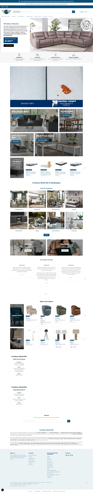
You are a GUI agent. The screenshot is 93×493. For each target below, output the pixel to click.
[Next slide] (90, 35)
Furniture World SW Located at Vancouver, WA (30, 483)
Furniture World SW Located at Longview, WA (18, 484)
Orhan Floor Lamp (44, 344)
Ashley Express (29, 16)
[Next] (85, 168)
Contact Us (49, 459)
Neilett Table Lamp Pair (60, 344)
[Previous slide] (3, 35)
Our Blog (49, 477)
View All (46, 234)
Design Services (37, 16)
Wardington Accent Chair (31, 320)
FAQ (48, 468)
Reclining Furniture (5, 16)
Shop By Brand (21, 16)
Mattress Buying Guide (51, 470)
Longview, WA (50, 462)
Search (48, 456)
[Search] (73, 12)
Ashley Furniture (29, 175)
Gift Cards (51, 16)
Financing (45, 16)
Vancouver (88, 480)
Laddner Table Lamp (74, 344)
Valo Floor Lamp (29, 344)
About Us (49, 457)
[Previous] (8, 168)
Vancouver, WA (50, 464)
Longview (84, 483)
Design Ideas (49, 465)
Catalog (14, 16)
